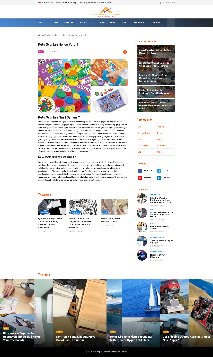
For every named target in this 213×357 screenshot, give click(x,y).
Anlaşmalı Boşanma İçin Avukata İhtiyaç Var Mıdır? (161, 214)
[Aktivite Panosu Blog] (106, 11)
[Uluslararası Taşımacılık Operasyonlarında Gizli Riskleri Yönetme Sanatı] (26, 313)
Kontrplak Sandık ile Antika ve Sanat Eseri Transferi (75, 338)
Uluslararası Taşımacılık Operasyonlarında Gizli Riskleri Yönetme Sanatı (22, 336)
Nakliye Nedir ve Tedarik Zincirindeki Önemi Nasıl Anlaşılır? (76, 3)
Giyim (105, 212)
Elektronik (155, 23)
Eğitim (113, 23)
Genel (55, 23)
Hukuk (125, 23)
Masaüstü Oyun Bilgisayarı (157, 255)
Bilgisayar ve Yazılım (157, 237)
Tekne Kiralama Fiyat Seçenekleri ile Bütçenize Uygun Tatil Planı (131, 338)
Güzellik (141, 152)
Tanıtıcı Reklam (86, 23)
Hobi (56, 35)
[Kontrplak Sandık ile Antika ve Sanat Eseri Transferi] (79, 313)
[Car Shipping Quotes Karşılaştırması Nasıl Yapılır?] (186, 313)
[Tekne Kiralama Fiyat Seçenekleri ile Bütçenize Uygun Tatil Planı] (133, 313)
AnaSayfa (43, 23)
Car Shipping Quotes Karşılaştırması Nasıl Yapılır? (186, 338)
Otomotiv (75, 212)
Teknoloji (68, 23)
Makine (160, 152)
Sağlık (102, 23)
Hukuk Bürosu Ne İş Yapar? (159, 227)
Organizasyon (155, 195)
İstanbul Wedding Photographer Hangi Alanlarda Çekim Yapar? (162, 200)
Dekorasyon (138, 23)
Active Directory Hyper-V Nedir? (162, 241)
